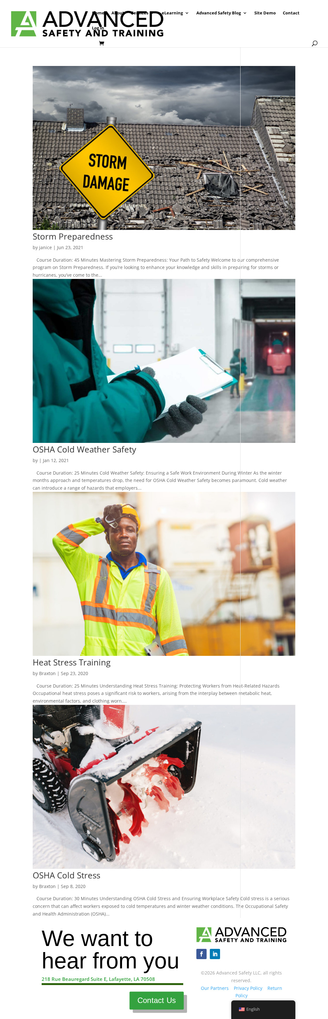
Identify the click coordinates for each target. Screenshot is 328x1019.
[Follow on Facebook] (201, 954)
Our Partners (215, 988)
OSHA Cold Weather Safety (84, 449)
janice (45, 247)
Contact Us (156, 1000)
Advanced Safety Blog (218, 13)
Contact (291, 13)
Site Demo (265, 13)
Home (98, 13)
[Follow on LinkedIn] (215, 954)
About (117, 13)
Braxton (47, 673)
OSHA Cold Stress (66, 875)
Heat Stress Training (72, 662)
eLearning (172, 13)
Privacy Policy (248, 988)
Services (139, 13)
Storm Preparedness (73, 236)
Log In (98, 28)
